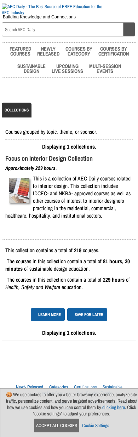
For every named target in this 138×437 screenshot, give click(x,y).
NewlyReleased (48, 51)
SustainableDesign (31, 68)
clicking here (113, 407)
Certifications (85, 387)
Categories (58, 387)
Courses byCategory (78, 51)
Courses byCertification (113, 51)
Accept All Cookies (56, 425)
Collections (17, 110)
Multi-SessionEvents (105, 68)
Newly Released (29, 387)
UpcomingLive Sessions (67, 68)
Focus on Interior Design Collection (49, 158)
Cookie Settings (95, 425)
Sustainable (112, 387)
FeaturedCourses (20, 51)
